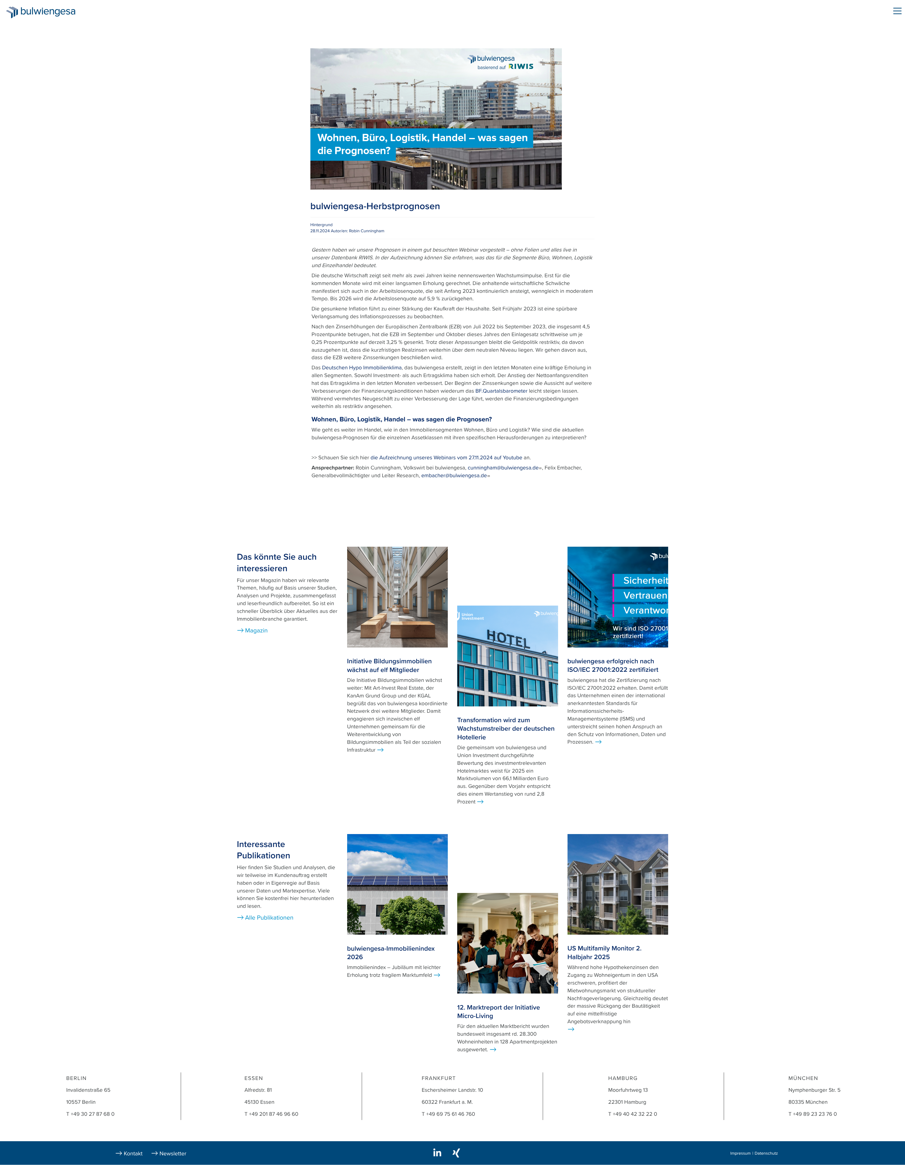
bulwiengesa (55, 12)
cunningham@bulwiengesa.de (503, 467)
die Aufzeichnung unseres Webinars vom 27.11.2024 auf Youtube (446, 457)
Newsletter (173, 1153)
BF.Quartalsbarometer (501, 391)
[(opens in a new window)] (438, 1152)
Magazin (102, 11)
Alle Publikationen (269, 917)
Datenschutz (766, 1153)
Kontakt (133, 1153)
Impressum (740, 1153)
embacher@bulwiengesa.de (454, 475)
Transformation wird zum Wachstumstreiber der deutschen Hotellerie (506, 728)
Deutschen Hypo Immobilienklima (362, 367)
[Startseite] (12, 12)
